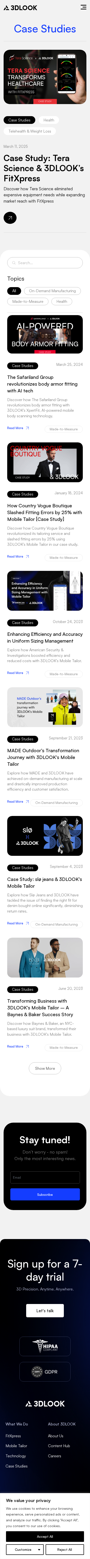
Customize (23, 1549)
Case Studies (17, 1466)
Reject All (64, 1549)
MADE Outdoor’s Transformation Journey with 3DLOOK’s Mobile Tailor (43, 757)
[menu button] (83, 8)
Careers (54, 1455)
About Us (55, 1435)
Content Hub (59, 1445)
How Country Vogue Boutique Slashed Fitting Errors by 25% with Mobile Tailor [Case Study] (44, 512)
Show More (45, 1068)
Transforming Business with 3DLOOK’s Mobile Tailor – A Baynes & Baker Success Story (40, 1007)
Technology (16, 1455)
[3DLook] (20, 7)
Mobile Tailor (16, 1445)
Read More (15, 428)
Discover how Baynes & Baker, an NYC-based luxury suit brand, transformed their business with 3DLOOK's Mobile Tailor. (41, 1029)
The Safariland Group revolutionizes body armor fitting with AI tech (42, 384)
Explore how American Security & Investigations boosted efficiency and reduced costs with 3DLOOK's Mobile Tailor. (44, 655)
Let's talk (45, 1310)
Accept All (45, 1536)
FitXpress (13, 1435)
